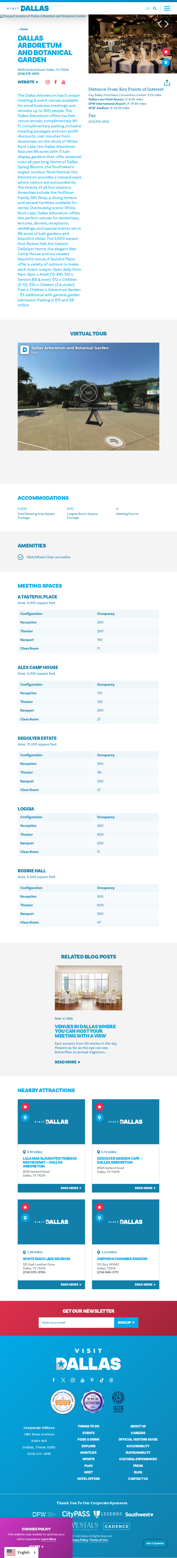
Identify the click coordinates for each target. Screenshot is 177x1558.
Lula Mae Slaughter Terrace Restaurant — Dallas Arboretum (50, 1162)
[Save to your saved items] (166, 51)
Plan (88, 1466)
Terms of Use (99, 1540)
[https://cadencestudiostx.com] (117, 1526)
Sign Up (124, 1322)
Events (88, 1433)
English (24, 1552)
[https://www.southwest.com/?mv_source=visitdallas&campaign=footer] (139, 1514)
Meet (88, 1472)
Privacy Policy (78, 1540)
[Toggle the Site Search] (157, 8)
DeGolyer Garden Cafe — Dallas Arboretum (120, 1160)
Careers (138, 1433)
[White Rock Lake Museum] (51, 1221)
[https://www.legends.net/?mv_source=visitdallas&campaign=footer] (108, 1514)
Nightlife (88, 1452)
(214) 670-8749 (34, 1272)
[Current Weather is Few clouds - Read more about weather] (148, 8)
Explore (89, 1446)
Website (26, 82)
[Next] (166, 24)
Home (24, 29)
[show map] (166, 62)
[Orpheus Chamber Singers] (125, 1221)
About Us (138, 1426)
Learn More (48, 1539)
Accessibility (138, 1446)
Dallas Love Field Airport (106, 99)
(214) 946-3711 (108, 1272)
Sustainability (138, 1452)
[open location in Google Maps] (44, 16)
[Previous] (159, 24)
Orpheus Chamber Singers (122, 1258)
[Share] (167, 82)
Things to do (88, 1426)
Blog (138, 1472)
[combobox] (21, 1552)
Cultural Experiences (138, 1459)
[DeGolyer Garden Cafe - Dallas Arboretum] (125, 1121)
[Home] (28, 8)
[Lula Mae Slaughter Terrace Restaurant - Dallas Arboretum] (51, 1121)
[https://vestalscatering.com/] (85, 1526)
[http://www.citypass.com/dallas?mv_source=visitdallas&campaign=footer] (76, 1514)
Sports (88, 1459)
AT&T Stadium (98, 108)
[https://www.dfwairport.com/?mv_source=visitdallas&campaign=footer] (44, 1514)
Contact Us (138, 1479)
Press (138, 1466)
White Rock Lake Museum (46, 1258)
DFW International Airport (107, 104)
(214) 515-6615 (28, 74)
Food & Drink (88, 1439)
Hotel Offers (88, 1479)
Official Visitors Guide (138, 1439)
